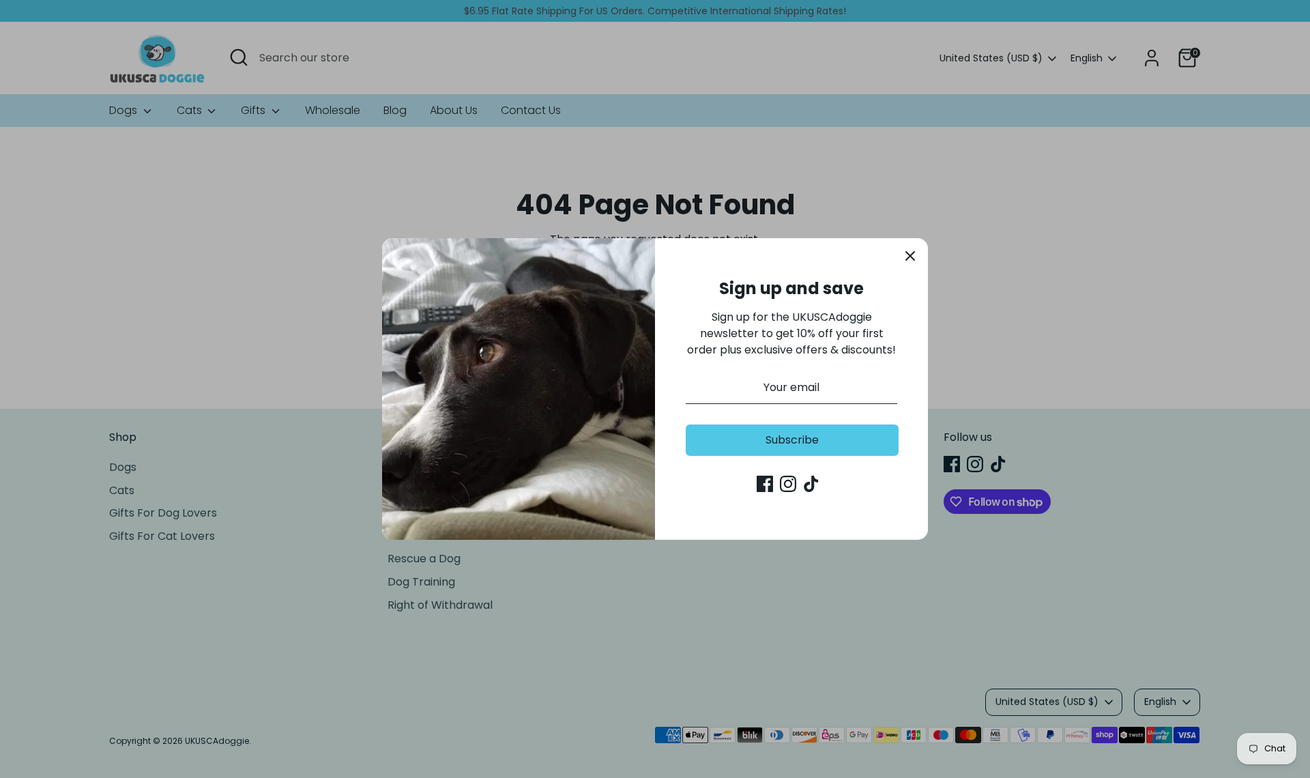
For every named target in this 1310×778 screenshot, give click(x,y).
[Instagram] (788, 484)
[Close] (910, 256)
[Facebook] (765, 484)
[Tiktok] (811, 484)
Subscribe (792, 440)
